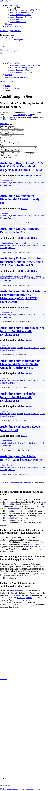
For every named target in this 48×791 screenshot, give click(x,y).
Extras (2, 145)
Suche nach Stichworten (10, 128)
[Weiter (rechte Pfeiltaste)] (4, 788)
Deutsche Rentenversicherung (12, 745)
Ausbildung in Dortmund (10, 687)
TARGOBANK (6, 770)
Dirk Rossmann (6, 742)
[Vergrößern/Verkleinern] (1, 785)
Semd (13, 183)
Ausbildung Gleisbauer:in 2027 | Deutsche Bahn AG (21, 230)
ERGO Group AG (7, 747)
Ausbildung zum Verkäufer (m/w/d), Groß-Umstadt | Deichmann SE (18, 397)
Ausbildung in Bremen (9, 685)
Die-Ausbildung (11, 5)
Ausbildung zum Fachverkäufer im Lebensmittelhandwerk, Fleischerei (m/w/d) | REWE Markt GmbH (23, 296)
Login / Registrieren (8, 81)
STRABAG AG (6, 767)
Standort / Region (7, 133)
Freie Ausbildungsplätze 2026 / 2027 (25, 10)
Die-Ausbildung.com (15, 774)
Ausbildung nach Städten (20, 15)
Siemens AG (5, 765)
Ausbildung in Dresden (9, 690)
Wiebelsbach (5, 183)
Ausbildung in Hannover (10, 701)
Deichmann (27, 340)
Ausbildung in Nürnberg (10, 722)
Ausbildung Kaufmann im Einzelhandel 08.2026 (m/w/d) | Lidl (20, 199)
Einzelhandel (7, 180)
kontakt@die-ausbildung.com (12, 39)
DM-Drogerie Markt (31, 175)
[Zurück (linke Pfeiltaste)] (1, 788)
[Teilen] (6, 785)
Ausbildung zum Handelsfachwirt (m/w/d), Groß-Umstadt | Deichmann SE (22, 331)
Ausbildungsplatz (12, 88)
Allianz (3, 728)
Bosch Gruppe (6, 731)
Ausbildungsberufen (8, 119)
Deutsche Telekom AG (9, 740)
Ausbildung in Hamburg (10, 699)
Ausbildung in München (10, 719)
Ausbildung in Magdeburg (10, 715)
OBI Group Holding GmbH (11, 760)
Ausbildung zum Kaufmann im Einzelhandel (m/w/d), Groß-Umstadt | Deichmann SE (20, 364)
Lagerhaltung (7, 243)
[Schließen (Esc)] (9, 785)
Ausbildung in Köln (8, 708)
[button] (20, 790)
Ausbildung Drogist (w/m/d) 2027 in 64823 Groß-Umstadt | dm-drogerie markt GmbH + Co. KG (22, 166)
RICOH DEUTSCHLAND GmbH (14, 763)
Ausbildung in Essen (8, 694)
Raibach (27, 183)
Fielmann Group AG (8, 751)
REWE (25, 307)
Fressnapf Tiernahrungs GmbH (12, 754)
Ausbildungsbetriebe (18, 19)
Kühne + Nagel (6, 756)
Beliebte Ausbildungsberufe (21, 12)
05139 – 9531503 (7, 37)
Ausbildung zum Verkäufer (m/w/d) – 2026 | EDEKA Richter (21, 457)
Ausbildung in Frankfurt (10, 697)
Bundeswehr (5, 733)
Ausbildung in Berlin (8, 683)
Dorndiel (11, 185)
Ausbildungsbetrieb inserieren (12, 661)
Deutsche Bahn (29, 238)
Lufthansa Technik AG (9, 758)
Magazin (8, 24)
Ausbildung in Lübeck (9, 713)
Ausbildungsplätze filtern (10, 150)
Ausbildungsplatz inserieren (16, 26)
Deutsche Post (6, 738)
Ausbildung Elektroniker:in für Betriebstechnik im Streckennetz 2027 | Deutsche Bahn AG (21, 262)
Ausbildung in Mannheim (10, 717)
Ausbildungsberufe (18, 21)
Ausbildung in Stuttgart (9, 724)
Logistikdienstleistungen (23, 243)
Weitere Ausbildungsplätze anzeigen (16, 483)
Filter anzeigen (6, 123)
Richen (20, 183)
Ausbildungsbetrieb (8, 518)
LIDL (24, 208)
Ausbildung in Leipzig (9, 710)
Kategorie (4, 140)
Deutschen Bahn (6, 735)
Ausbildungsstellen (33, 544)
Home (7, 86)
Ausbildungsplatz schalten (10, 30)
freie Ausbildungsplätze (22, 114)
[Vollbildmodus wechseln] (4, 785)
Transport (38, 243)
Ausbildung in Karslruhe (10, 706)
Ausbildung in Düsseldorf (10, 692)
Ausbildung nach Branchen (21, 17)
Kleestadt (35, 183)
